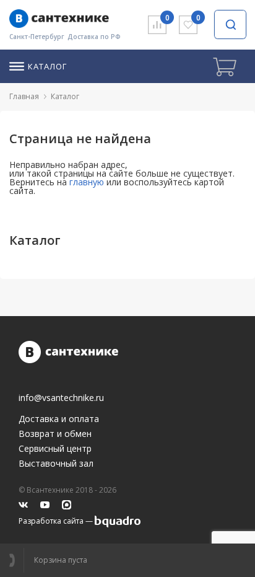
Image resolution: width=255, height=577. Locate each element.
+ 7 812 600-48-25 (16, 560)
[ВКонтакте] (23, 504)
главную (86, 182)
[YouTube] (45, 504)
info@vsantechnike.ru (61, 398)
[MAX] (66, 504)
